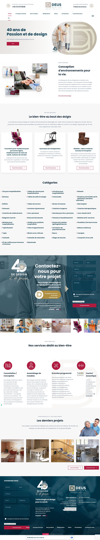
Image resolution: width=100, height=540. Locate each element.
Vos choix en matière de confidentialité (58, 537)
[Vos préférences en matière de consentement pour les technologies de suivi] (1, 405)
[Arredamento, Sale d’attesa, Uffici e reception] (83, 141)
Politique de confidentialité (78, 301)
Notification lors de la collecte (35, 537)
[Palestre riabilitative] (50, 141)
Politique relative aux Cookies (70, 509)
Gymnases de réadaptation (49, 149)
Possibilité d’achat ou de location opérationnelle (51, 295)
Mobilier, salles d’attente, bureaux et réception (83, 150)
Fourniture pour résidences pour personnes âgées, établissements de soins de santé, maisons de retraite (17, 152)
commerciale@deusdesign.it (88, 502)
